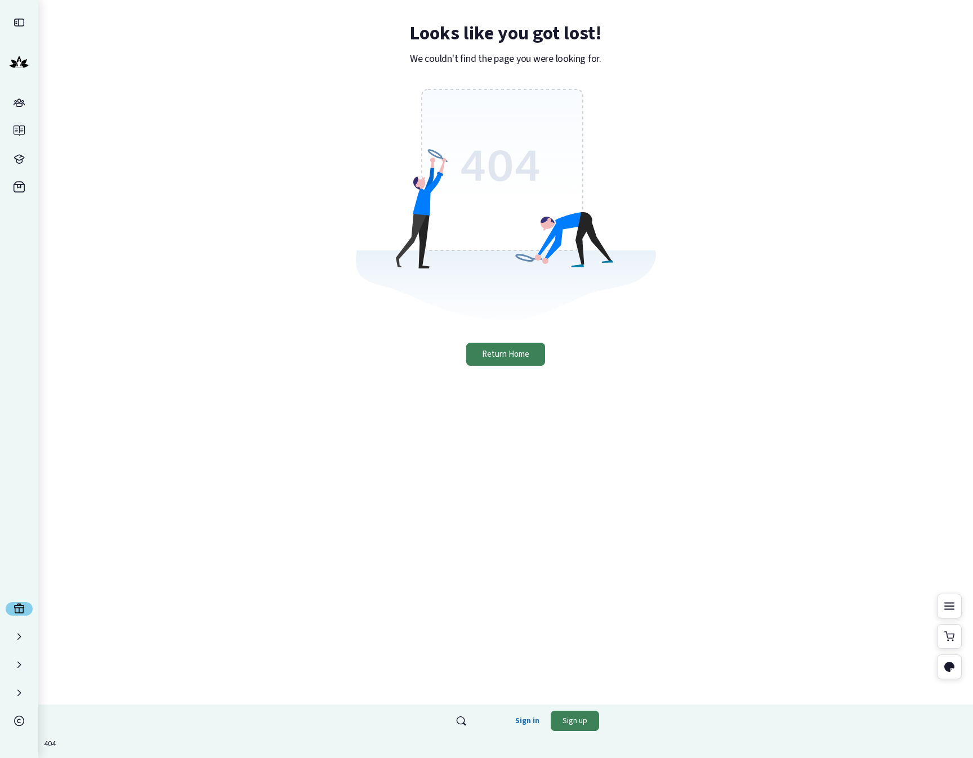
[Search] (461, 721)
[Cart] (949, 636)
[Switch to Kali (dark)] (949, 666)
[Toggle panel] (949, 606)
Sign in (527, 720)
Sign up (575, 720)
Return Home (505, 354)
